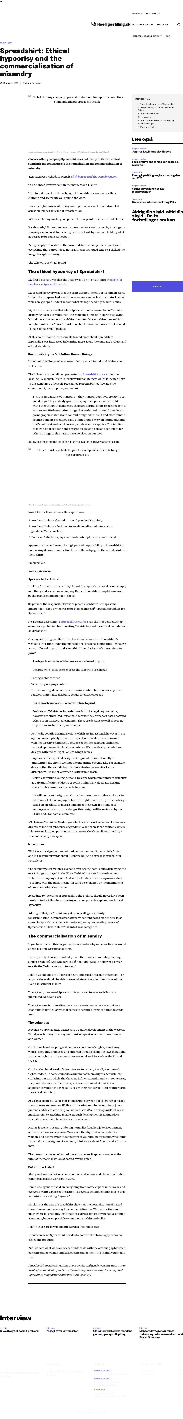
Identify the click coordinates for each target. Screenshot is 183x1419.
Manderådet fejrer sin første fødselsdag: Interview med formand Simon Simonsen (161, 1334)
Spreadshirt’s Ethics (150, 113)
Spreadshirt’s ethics (73, 621)
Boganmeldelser (139, 148)
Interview (4, 1328)
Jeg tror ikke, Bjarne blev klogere (151, 152)
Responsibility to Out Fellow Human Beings (156, 108)
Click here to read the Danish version (93, 176)
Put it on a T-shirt (148, 127)
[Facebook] (3, 97)
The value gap (147, 123)
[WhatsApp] (22, 97)
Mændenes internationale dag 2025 (154, 202)
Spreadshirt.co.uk (94, 374)
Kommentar (6, 43)
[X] (9, 97)
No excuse (146, 117)
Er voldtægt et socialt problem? (19, 1331)
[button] (179, 25)
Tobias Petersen (32, 83)
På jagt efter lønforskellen (62, 1331)
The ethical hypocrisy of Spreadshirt (157, 104)
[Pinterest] (16, 97)
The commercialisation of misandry (157, 120)
